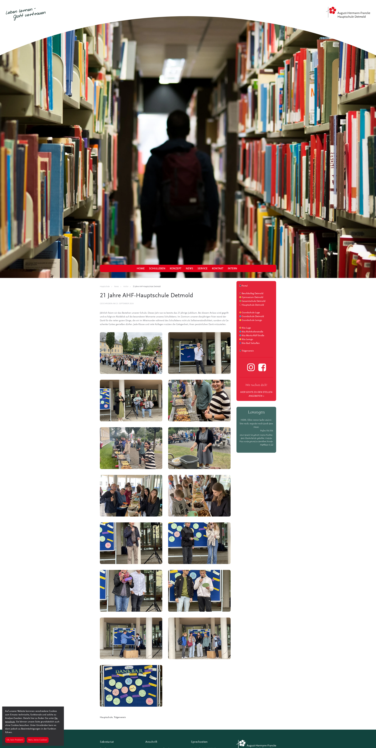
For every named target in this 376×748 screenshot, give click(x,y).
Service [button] (203, 268)
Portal (245, 286)
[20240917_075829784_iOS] (131, 353)
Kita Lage (246, 328)
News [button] (189, 268)
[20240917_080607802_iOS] (131, 638)
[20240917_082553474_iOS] (131, 400)
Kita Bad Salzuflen (251, 343)
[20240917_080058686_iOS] (199, 400)
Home (141, 268)
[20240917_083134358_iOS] (199, 496)
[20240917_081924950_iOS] (199, 543)
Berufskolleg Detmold (252, 293)
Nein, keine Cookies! (37, 740)
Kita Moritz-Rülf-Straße (253, 335)
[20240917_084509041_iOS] (199, 448)
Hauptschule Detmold (253, 305)
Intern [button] (232, 268)
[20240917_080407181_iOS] (199, 638)
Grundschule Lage (251, 312)
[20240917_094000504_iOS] (131, 686)
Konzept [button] (175, 268)
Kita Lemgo (247, 339)
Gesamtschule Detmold (253, 301)
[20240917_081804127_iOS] (131, 591)
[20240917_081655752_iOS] (199, 591)
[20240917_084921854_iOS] (131, 496)
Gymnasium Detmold (252, 297)
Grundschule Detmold (253, 316)
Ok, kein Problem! (15, 740)
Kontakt (217, 268)
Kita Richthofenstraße (252, 332)
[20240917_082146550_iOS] (131, 543)
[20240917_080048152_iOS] (131, 448)
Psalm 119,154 (266, 431)
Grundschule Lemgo (252, 320)
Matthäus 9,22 (266, 445)
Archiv (125, 286)
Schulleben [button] (157, 268)
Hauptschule (106, 717)
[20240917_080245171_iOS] (199, 353)
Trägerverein (120, 717)
